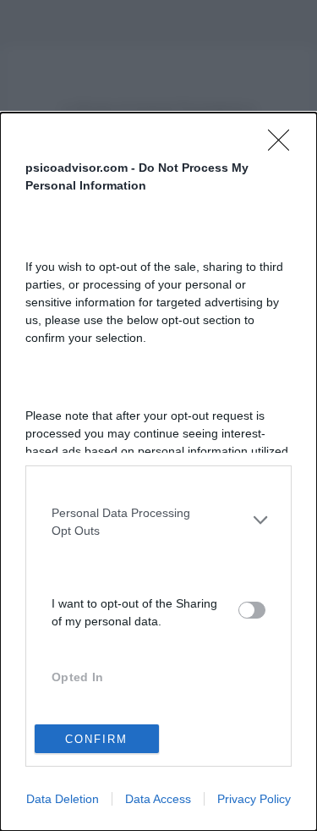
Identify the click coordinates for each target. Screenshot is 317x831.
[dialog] (158, 472)
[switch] (251, 610)
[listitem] (158, 520)
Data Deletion (62, 799)
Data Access (158, 799)
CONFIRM (96, 739)
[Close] (284, 145)
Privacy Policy (254, 799)
